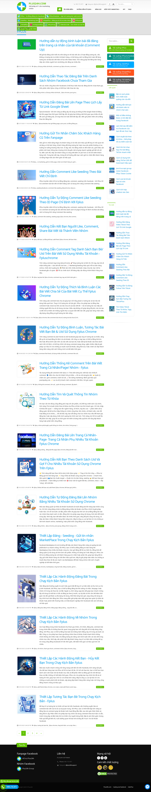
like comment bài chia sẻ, (55, 317)
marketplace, (50, 567)
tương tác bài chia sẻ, (69, 317)
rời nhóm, (40, 648)
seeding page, (56, 217)
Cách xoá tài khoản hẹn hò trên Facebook (123, 181)
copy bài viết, (71, 608)
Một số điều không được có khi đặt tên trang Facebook (123, 118)
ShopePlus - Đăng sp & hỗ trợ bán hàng (57, 20)
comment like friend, (45, 353)
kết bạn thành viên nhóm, (77, 239)
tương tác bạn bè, (43, 725)
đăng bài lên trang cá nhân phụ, (76, 450)
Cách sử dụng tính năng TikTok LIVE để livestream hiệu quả (124, 160)
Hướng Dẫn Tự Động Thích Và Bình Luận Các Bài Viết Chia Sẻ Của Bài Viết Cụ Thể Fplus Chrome (70, 291)
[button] (147, 787)
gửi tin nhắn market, (78, 567)
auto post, (63, 123)
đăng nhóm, (41, 92)
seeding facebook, (42, 188)
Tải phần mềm (68, 9)
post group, (74, 92)
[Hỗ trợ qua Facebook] (147, 787)
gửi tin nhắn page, (51, 162)
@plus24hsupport (100, 4)
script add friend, (64, 687)
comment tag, (57, 277)
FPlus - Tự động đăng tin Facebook (32, 16)
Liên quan (112, 88)
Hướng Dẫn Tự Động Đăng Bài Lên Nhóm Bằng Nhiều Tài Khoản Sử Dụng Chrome (68, 499)
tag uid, (64, 277)
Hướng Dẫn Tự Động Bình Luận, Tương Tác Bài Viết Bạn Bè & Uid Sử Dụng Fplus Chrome (71, 329)
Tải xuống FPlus (120, 48)
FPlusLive (79, 20)
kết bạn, (40, 239)
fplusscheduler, (43, 123)
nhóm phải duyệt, (43, 425)
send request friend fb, (77, 687)
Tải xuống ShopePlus (122, 72)
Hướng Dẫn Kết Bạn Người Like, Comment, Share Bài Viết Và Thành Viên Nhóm (69, 228)
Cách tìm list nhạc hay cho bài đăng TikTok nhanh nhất (123, 149)
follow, (39, 487)
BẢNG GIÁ (98, 9)
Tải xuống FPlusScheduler (123, 57)
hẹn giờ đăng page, (54, 123)
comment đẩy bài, (75, 66)
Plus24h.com (107, 787)
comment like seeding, (55, 188)
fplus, (35, 66)
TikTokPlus (24, 25)
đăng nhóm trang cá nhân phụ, (71, 526)
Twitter (102, 757)
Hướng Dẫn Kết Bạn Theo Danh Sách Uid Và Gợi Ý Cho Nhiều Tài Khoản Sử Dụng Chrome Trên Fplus (70, 463)
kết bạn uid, (45, 487)
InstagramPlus (38, 25)
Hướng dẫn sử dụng (84, 9)
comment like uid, (72, 353)
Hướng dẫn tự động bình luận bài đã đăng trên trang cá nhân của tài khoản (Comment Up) (69, 45)
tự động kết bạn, (48, 239)
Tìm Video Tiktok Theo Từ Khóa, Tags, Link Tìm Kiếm (124, 309)
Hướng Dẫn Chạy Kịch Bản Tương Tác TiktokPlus (123, 299)
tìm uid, (53, 384)
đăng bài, (40, 608)
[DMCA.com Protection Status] (107, 773)
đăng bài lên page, (52, 450)
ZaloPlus (130, 787)
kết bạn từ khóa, (78, 487)
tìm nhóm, (66, 425)
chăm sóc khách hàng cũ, (65, 162)
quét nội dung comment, (64, 384)
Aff (124, 9)
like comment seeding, (76, 217)
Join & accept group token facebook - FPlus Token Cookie (123, 171)
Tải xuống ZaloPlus (121, 65)
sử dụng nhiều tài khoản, (45, 66)
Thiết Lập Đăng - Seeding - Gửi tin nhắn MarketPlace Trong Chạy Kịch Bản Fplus (66, 537)
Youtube (113, 4)
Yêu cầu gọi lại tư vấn (11, 781)
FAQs (129, 9)
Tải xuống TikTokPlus (122, 80)
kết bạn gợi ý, (69, 487)
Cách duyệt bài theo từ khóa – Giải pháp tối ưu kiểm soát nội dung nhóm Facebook (124, 141)
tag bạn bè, (41, 277)
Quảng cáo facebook (119, 787)
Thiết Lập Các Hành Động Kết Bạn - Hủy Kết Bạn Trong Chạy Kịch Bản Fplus (69, 660)
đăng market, (67, 567)
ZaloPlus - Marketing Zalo (29, 20)
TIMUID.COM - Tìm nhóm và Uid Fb (72, 25)
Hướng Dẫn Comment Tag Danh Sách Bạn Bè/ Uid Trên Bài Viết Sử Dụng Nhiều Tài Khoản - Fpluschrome (71, 253)
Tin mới (111, 205)
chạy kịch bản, (58, 567)
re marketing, (41, 162)
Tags (27, 28)
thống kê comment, (44, 384)
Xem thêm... (100, 66)
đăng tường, (41, 450)
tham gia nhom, (49, 648)
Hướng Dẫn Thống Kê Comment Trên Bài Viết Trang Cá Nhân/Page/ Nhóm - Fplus (70, 365)
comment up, (57, 66)
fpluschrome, (66, 188)
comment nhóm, (59, 648)
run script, (56, 687)
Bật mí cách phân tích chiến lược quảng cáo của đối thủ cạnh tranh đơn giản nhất (123, 99)
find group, (73, 425)
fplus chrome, (66, 66)
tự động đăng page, (73, 123)
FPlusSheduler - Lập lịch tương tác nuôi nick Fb (66, 16)
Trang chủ (20, 28)
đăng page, (54, 608)
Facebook (109, 4)
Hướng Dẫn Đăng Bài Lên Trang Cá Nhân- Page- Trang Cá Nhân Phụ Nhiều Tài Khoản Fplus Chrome (68, 439)
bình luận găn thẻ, (73, 277)
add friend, (56, 239)
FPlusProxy (51, 25)
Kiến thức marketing (111, 9)
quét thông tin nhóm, (56, 425)
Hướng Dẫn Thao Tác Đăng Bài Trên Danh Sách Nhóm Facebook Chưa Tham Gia (68, 78)
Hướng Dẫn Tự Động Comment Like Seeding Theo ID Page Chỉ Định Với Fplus (70, 199)
